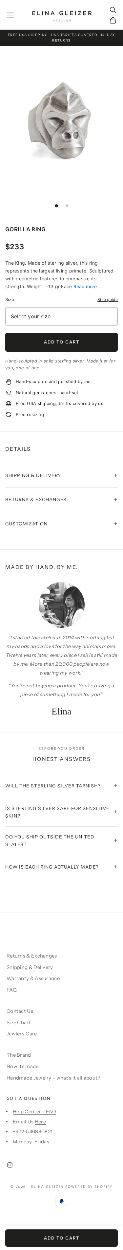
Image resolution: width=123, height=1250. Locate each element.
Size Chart (19, 1022)
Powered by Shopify (89, 1187)
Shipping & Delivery (30, 967)
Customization (26, 524)
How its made (23, 1066)
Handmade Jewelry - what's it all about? (54, 1078)
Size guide (107, 299)
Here (40, 1121)
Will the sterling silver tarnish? (53, 786)
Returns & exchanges (36, 499)
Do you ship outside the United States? (49, 840)
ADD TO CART (61, 341)
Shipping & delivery (33, 475)
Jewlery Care (22, 1033)
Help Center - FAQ (34, 1111)
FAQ (12, 990)
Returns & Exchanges (32, 956)
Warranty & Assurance (33, 978)
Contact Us (20, 1011)
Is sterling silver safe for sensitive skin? (57, 812)
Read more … (87, 286)
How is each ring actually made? (52, 867)
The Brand (19, 1055)
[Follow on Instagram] (10, 1165)
